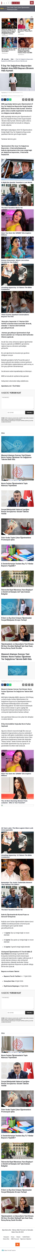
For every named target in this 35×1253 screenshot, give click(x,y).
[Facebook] (2, 99)
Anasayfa (6, 59)
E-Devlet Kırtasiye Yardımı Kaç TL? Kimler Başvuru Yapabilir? (19, 8)
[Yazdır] (23, 99)
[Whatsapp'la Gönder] (10, 99)
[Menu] (31, 2)
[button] (26, 99)
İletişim (18, 1237)
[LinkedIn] (8, 99)
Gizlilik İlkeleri (26, 1237)
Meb (12, 59)
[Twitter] (5, 99)
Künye (12, 1237)
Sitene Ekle (6, 1239)
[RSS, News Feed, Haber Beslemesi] (17, 1244)
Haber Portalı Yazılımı (10, 1250)
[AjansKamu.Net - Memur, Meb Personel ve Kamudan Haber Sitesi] (10, 2)
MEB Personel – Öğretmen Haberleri (21, 1239)
